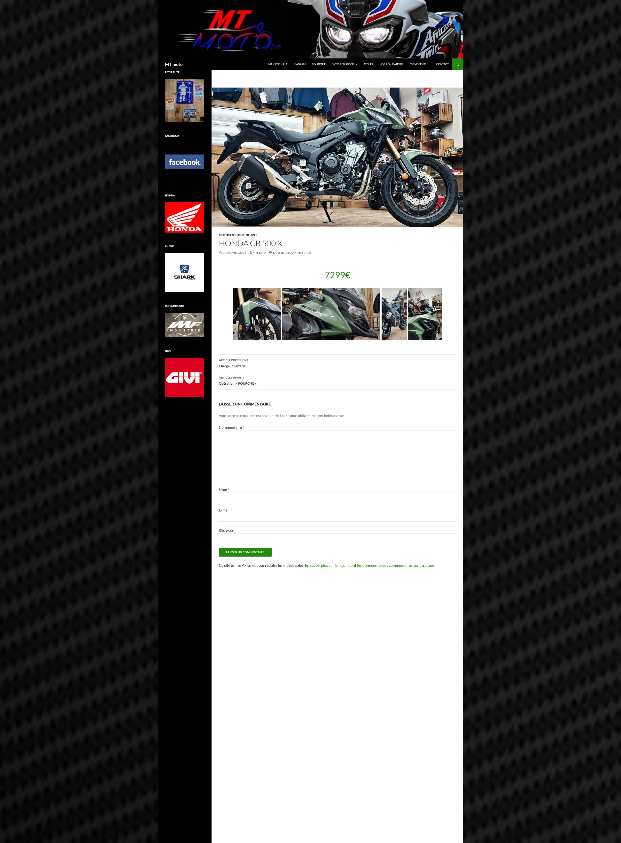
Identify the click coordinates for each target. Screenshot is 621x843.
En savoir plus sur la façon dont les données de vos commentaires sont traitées (369, 565)
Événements (418, 64)
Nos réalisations (391, 64)
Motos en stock (343, 64)
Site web (226, 530)
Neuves (251, 235)
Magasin (300, 64)
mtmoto (259, 252)
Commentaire (231, 427)
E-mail (225, 510)
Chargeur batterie (233, 363)
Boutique (319, 64)
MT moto (174, 64)
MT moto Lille (277, 64)
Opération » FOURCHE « (238, 380)
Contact (442, 64)
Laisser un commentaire (292, 252)
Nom (224, 489)
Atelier (368, 64)
